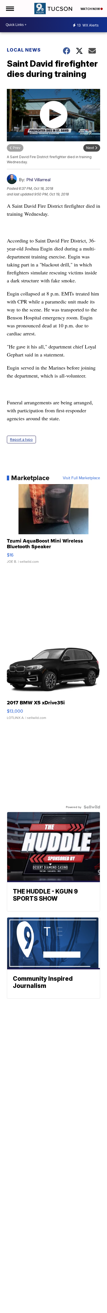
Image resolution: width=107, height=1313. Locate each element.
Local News (24, 50)
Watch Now (90, 9)
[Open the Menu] (9, 8)
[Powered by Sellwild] (92, 807)
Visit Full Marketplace (81, 478)
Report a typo (21, 439)
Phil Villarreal (38, 179)
